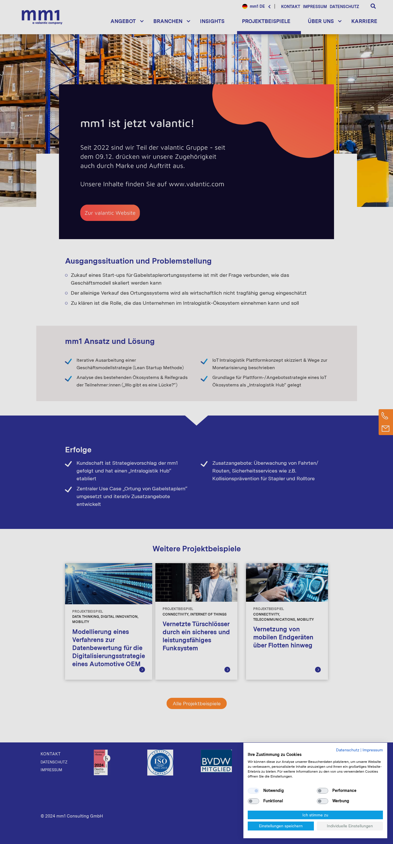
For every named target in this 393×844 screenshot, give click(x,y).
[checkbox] (253, 791)
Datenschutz (347, 750)
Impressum (373, 750)
